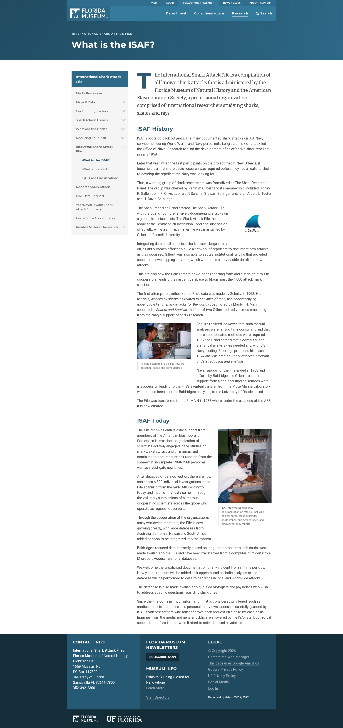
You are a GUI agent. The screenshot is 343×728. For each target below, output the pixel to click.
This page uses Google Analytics (233, 663)
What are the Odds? (91, 129)
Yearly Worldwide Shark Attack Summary (94, 207)
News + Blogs (232, 3)
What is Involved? (94, 169)
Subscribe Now (162, 657)
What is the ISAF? (95, 160)
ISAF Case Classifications (100, 178)
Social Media (218, 682)
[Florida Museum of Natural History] (90, 719)
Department (176, 13)
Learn (170, 3)
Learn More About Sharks (95, 218)
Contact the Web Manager (228, 657)
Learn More (155, 688)
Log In (213, 688)
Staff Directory (157, 697)
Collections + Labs (209, 13)
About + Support (261, 3)
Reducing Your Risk (91, 138)
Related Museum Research (97, 227)
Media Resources (89, 93)
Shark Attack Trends (92, 120)
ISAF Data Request (90, 196)
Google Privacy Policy (225, 669)
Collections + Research (198, 3)
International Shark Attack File (98, 79)
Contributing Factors (92, 111)
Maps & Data (85, 102)
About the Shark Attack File (94, 149)
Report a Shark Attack (93, 187)
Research (240, 13)
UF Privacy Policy (222, 676)
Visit (154, 3)
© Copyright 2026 (222, 651)
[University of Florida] (129, 719)
